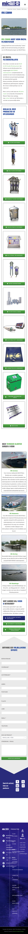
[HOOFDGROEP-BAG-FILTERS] (14, 147)
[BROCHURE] (14, 402)
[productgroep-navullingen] (14, 288)
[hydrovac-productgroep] (14, 373)
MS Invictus (12, 458)
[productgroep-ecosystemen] (14, 231)
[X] (23, 782)
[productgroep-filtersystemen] (14, 119)
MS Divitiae (12, 541)
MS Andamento (12, 501)
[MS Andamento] (14, 502)
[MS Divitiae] (14, 543)
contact (7, 98)
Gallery (15, 458)
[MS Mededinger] (14, 573)
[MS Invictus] (14, 460)
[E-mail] (17, 790)
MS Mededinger (12, 571)
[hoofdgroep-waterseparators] (14, 260)
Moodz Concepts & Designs (18, 931)
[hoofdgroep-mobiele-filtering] (14, 175)
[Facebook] (17, 782)
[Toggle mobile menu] (25, 4)
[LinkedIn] (17, 786)
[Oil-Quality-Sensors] (14, 316)
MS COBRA (5, 39)
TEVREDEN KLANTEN (14, 444)
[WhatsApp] (23, 786)
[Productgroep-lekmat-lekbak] (14, 344)
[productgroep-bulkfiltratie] (14, 203)
